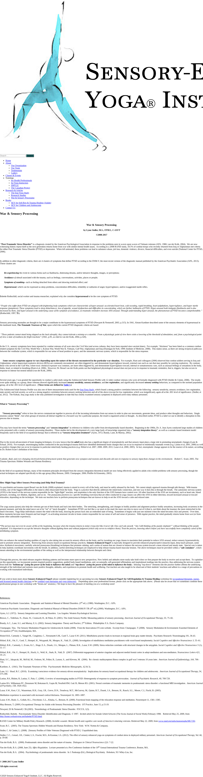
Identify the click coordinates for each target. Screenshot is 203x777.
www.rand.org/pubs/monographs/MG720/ (176, 721)
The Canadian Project (20, 188)
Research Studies (18, 195)
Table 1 (67, 385)
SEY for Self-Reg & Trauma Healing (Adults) (31, 203)
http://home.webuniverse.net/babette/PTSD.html (21, 716)
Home (8, 160)
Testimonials (16, 170)
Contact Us (10, 208)
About (8, 163)
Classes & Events (13, 175)
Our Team (15, 168)
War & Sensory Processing (22, 198)
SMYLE (15, 185)
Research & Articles (14, 190)
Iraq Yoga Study (87, 389)
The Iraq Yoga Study (20, 193)
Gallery (14, 173)
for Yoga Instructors (19, 183)
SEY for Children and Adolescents (26, 205)
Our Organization (18, 165)
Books (8, 200)
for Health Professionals (21, 180)
